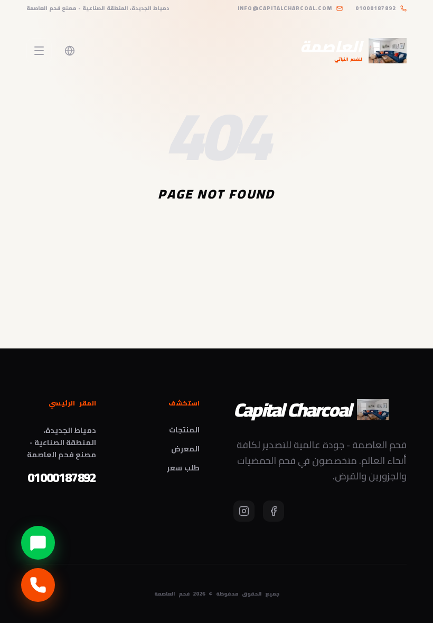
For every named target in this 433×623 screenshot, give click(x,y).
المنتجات (184, 430)
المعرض (185, 449)
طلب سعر (183, 468)
